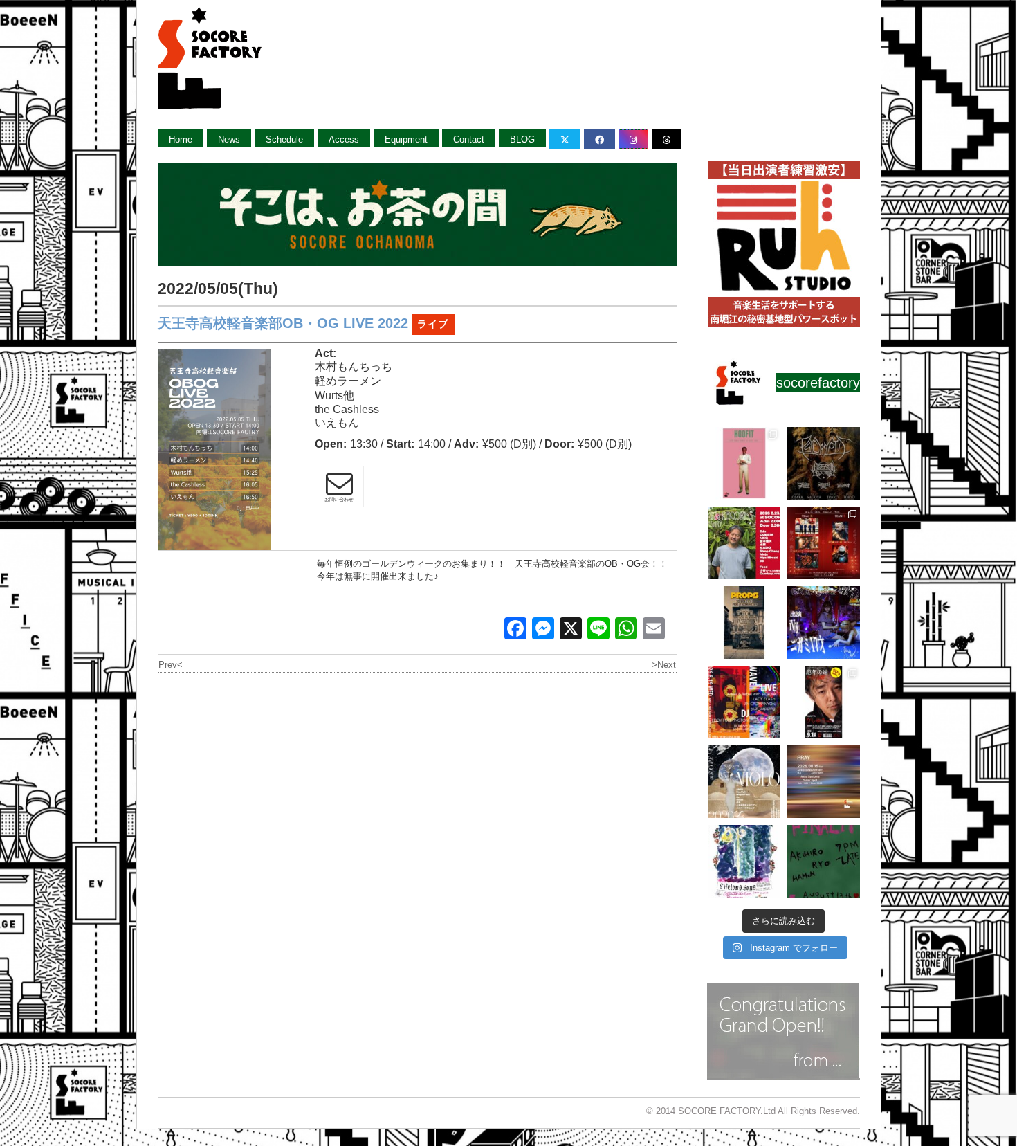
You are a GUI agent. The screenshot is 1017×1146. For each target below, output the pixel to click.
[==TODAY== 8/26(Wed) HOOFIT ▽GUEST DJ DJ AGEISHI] (744, 463)
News (229, 139)
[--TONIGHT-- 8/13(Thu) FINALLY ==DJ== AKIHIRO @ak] (823, 861)
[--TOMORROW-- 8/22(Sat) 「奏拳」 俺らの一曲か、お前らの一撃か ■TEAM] (823, 543)
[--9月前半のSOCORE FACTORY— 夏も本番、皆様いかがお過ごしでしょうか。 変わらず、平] (823, 702)
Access (344, 139)
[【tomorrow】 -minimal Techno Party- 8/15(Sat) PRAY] (823, 781)
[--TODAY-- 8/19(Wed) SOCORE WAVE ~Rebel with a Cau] (744, 702)
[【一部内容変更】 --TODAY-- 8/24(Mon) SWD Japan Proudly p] (823, 463)
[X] (571, 630)
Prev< (170, 665)
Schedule (284, 139)
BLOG (522, 139)
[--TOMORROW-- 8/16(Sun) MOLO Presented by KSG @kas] (744, 781)
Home (180, 139)
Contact (468, 139)
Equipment (406, 139)
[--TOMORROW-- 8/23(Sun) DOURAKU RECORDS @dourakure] (744, 543)
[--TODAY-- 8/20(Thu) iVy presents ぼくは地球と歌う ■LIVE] (823, 622)
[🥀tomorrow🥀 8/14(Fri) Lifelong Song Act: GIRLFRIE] (744, 861)
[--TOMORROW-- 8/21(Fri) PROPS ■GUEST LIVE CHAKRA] (744, 622)
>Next (664, 665)
